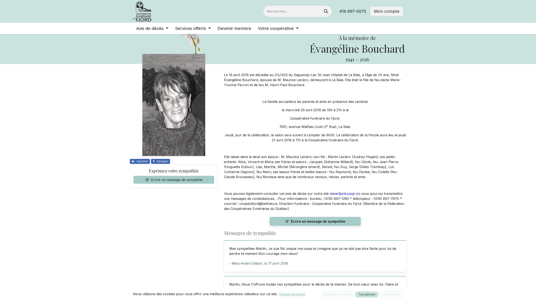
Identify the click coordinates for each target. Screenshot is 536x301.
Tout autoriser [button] (366, 294)
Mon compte (386, 11)
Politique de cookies (292, 294)
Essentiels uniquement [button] (338, 294)
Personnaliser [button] (391, 294)
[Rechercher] (326, 11)
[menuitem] (152, 28)
